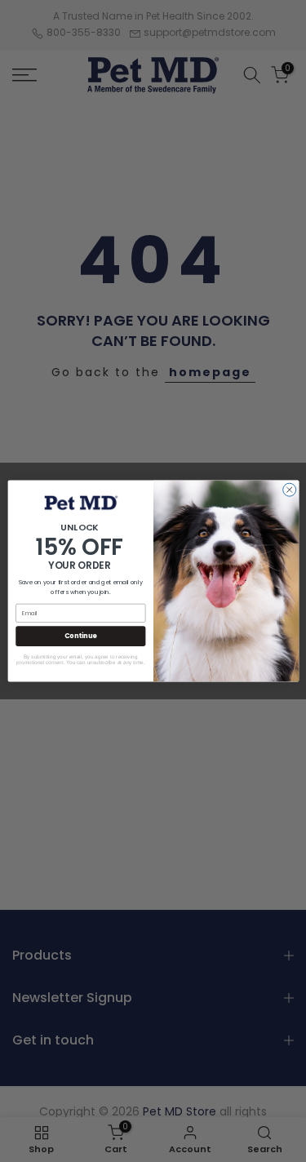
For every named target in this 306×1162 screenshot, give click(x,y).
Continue (80, 636)
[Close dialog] (288, 489)
